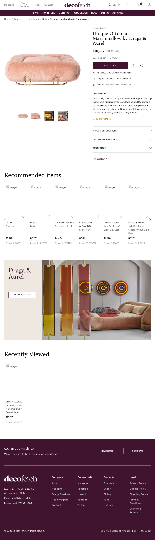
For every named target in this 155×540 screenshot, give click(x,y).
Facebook (83, 488)
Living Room (33, 19)
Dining (105, 12)
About (55, 483)
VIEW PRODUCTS (22, 295)
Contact (48, 4)
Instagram (83, 483)
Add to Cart (110, 65)
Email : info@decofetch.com (20, 498)
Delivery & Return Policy (105, 139)
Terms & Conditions (136, 501)
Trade (38, 4)
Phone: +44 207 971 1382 (18, 503)
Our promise (99, 148)
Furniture (49, 12)
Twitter (82, 504)
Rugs (94, 12)
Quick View (11, 248)
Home (7, 19)
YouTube (82, 499)
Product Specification (104, 131)
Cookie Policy (138, 488)
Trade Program (59, 499)
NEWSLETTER (107, 451)
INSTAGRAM (137, 451)
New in (35, 12)
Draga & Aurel (100, 28)
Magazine (9, 4)
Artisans (117, 12)
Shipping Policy (139, 494)
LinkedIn (82, 494)
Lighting (64, 12)
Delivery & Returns (136, 510)
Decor (107, 488)
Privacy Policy (138, 483)
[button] (138, 4)
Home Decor (80, 12)
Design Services (24, 5)
